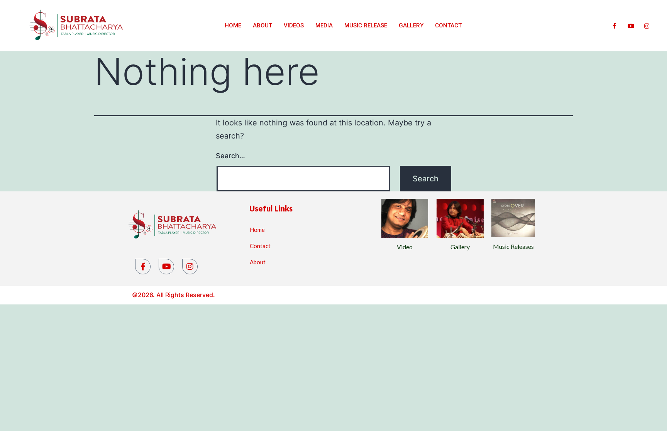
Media (324, 25)
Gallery (411, 25)
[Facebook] (615, 25)
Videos (294, 25)
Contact (448, 25)
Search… (230, 156)
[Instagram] (646, 25)
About (262, 25)
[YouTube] (166, 266)
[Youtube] (631, 25)
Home (233, 25)
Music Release (365, 25)
